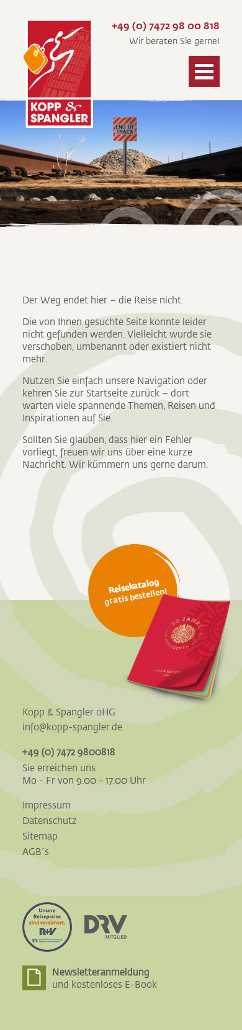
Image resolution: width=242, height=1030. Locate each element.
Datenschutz (49, 820)
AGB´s (35, 851)
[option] (121, 163)
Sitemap (40, 836)
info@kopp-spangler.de (72, 726)
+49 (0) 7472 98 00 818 (166, 25)
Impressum (46, 805)
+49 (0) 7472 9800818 (68, 751)
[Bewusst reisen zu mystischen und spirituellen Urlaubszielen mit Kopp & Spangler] (57, 124)
